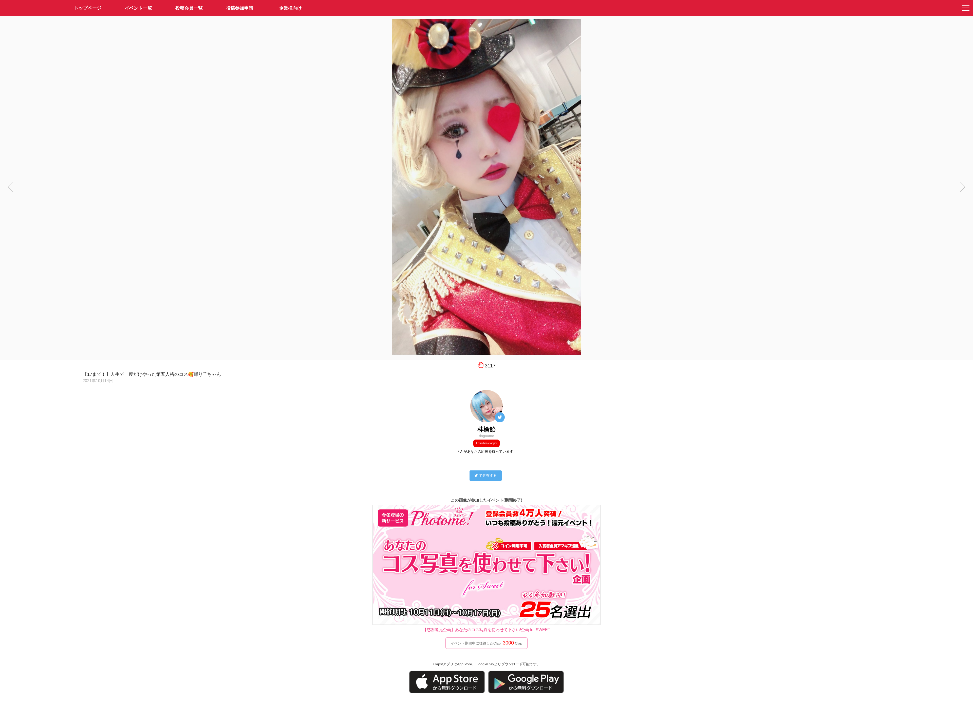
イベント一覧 (138, 8)
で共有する (488, 475)
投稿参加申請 (239, 8)
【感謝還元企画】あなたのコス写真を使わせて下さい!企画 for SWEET (486, 630)
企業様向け (290, 8)
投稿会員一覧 (189, 8)
